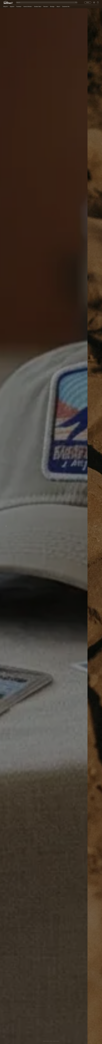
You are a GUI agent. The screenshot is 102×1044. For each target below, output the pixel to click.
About (58, 6)
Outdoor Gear (37, 6)
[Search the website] (76, 2)
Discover (45, 6)
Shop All (5, 6)
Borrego (52, 6)
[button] (8, 2)
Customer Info (66, 6)
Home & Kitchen (27, 6)
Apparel (12, 6)
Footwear (18, 6)
